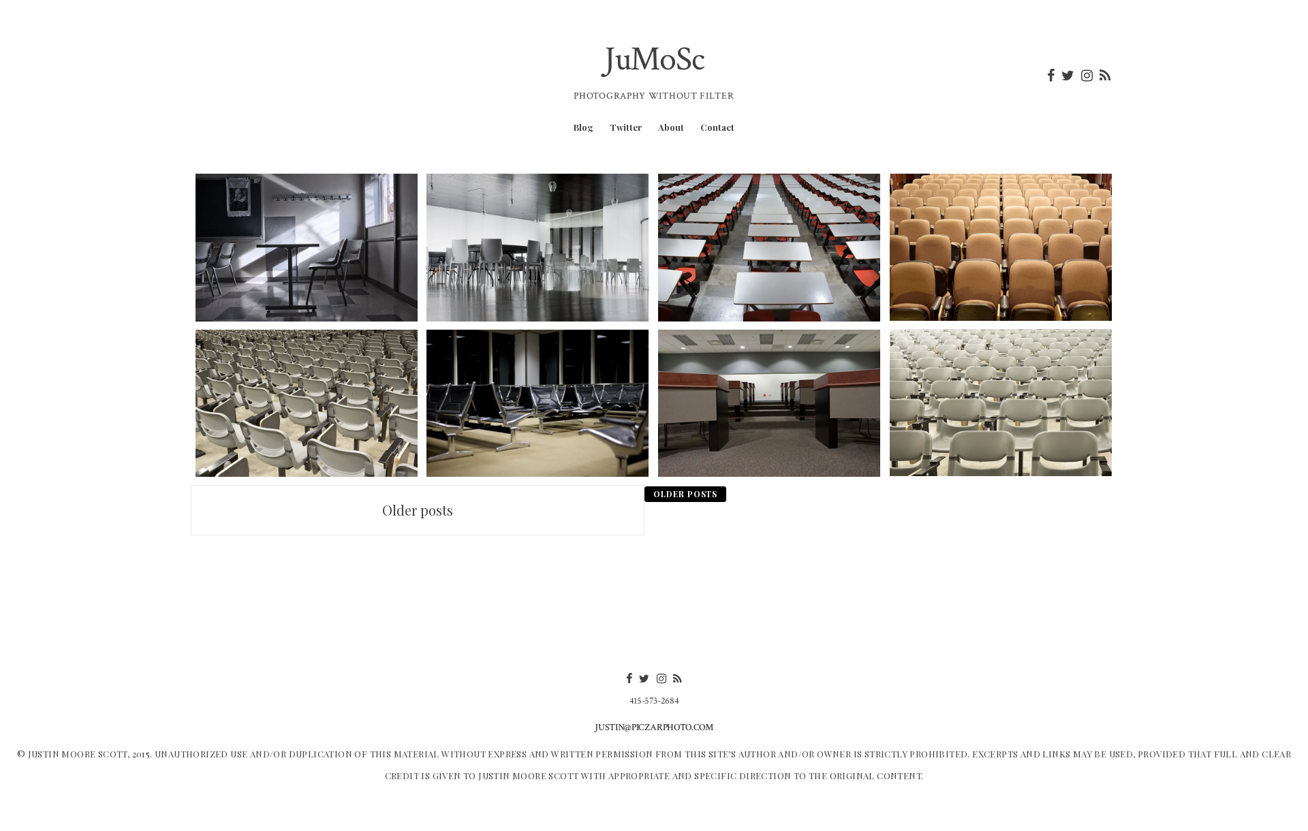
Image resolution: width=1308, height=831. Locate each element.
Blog (583, 127)
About (671, 127)
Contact (717, 127)
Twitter (626, 127)
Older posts (417, 510)
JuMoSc (654, 59)
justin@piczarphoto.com (654, 727)
